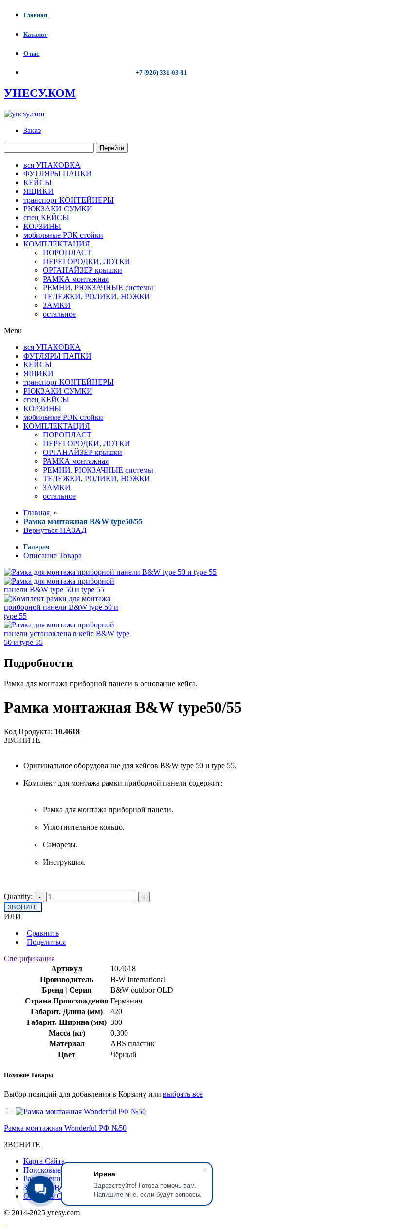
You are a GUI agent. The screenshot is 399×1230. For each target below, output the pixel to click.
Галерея (36, 547)
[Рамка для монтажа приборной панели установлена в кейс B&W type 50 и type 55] (66, 642)
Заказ (32, 130)
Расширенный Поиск (58, 1178)
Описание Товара (52, 555)
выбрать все (183, 1094)
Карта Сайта (44, 1161)
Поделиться (46, 942)
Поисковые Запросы (57, 1170)
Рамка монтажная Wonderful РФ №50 (65, 1128)
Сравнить (43, 933)
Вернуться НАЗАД (55, 530)
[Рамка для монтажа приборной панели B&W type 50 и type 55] (66, 590)
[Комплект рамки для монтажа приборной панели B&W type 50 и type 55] (66, 616)
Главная (36, 513)
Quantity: (18, 896)
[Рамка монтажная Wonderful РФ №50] (81, 1111)
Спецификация (29, 958)
